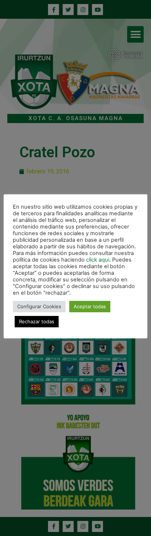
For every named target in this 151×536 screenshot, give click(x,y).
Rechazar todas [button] (36, 321)
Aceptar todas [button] (90, 306)
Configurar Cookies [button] (39, 306)
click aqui (97, 259)
